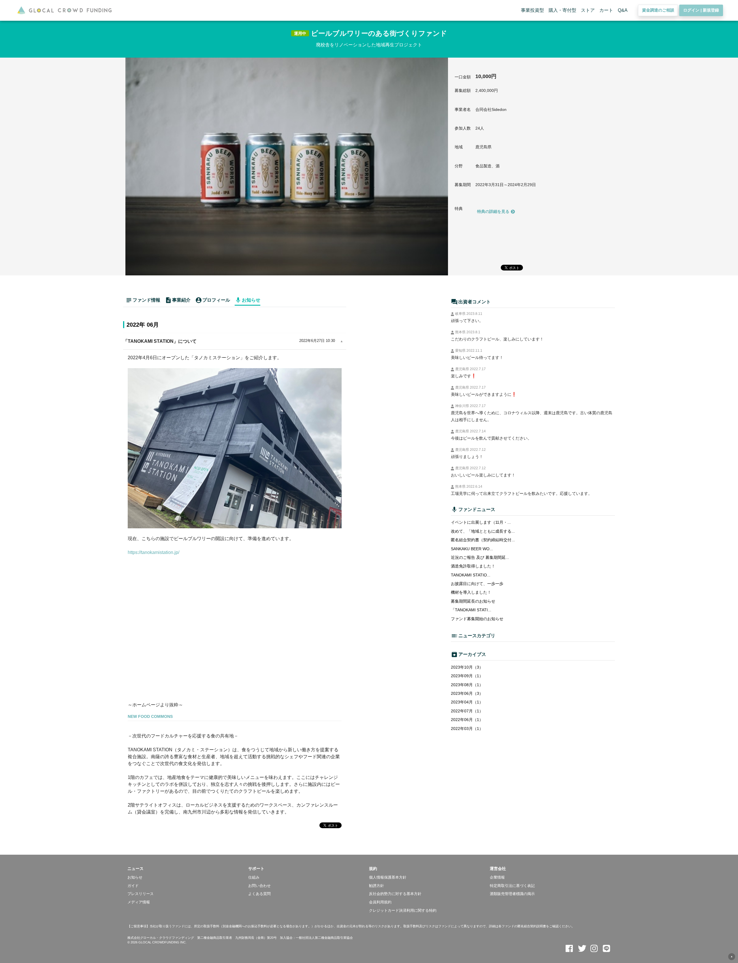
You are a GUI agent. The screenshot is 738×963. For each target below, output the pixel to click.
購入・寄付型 (562, 10)
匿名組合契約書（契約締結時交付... (483, 540)
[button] (187, 868)
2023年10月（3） (467, 667)
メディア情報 (138, 902)
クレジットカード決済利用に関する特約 (402, 910)
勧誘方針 (376, 885)
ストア (588, 10)
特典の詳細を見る (493, 211)
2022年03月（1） (467, 728)
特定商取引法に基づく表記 (512, 885)
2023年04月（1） (467, 702)
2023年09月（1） (467, 675)
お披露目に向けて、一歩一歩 (477, 583)
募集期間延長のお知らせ (473, 601)
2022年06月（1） (467, 719)
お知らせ (134, 877)
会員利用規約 (380, 902)
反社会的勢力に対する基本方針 (395, 894)
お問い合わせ (259, 885)
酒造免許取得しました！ (473, 566)
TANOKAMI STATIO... (470, 575)
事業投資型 (532, 10)
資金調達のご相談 (658, 10)
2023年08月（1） (467, 684)
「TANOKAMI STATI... (471, 610)
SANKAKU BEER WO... (472, 548)
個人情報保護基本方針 (387, 877)
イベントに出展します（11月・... (481, 522)
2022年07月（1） (467, 711)
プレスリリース (140, 894)
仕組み (253, 877)
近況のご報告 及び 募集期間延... (480, 557)
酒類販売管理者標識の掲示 (512, 894)
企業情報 (497, 877)
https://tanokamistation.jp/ (153, 552)
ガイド (133, 885)
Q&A (623, 10)
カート (606, 10)
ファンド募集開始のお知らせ (477, 618)
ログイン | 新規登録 (701, 10)
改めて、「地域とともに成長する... (483, 531)
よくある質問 (259, 894)
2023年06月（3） (467, 693)
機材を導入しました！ (471, 592)
